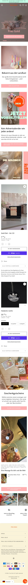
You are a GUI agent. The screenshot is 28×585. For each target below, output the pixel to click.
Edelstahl (5, 323)
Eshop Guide (14, 578)
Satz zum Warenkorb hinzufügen (14, 489)
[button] (20, 5)
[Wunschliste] (23, 5)
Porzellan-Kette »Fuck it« (14, 475)
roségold (22, 323)
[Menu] (2, 5)
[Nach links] (21, 305)
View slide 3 (14, 40)
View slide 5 (23, 40)
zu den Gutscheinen (14, 408)
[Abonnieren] (26, 546)
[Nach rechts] (25, 305)
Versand (9, 238)
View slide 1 (5, 40)
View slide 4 (19, 40)
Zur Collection (14, 85)
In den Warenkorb (14, 248)
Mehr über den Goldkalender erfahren (14, 144)
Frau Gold (11, 573)
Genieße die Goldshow (14, 36)
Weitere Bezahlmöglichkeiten (14, 256)
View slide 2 (9, 40)
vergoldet (13, 323)
